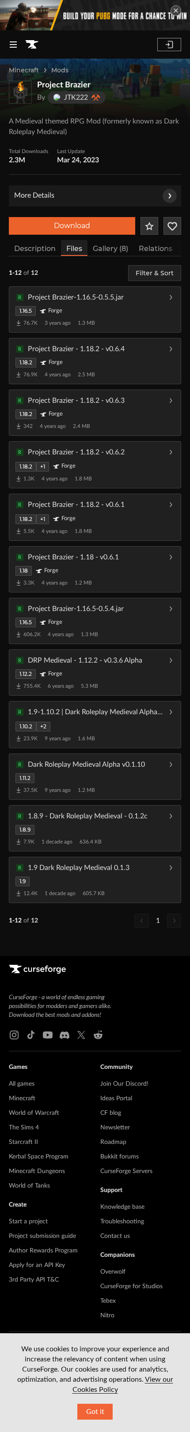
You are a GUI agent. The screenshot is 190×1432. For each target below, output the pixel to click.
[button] (95, 309)
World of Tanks (29, 1186)
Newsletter (115, 1128)
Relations (155, 248)
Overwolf (112, 1272)
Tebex (108, 1301)
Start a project (28, 1221)
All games (21, 1084)
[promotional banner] (95, 15)
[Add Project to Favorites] (149, 226)
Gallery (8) (110, 248)
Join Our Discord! (124, 1084)
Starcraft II (23, 1142)
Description (35, 248)
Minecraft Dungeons (37, 1171)
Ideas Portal (116, 1098)
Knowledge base (122, 1207)
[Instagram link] (14, 1035)
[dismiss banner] (176, 10)
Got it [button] (95, 1411)
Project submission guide (42, 1236)
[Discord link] (64, 1035)
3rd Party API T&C (34, 1280)
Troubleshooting (122, 1221)
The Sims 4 (24, 1128)
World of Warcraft (34, 1113)
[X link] (81, 1035)
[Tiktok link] (31, 1035)
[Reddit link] (98, 1035)
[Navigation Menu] (13, 44)
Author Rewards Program (43, 1251)
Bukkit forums (119, 1157)
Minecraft (24, 70)
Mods (59, 70)
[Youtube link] (47, 1035)
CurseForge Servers (126, 1171)
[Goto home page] (32, 44)
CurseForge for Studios (131, 1286)
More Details (34, 195)
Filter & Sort (155, 273)
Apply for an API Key (37, 1265)
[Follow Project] (172, 226)
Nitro (107, 1315)
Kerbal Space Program (38, 1157)
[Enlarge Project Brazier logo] (20, 92)
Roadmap (113, 1142)
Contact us (115, 1236)
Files (74, 248)
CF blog (110, 1113)
